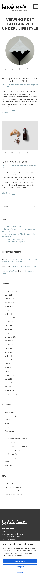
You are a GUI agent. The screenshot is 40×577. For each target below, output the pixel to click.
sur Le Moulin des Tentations (16, 446)
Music (7, 423)
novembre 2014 (10, 318)
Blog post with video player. (14, 239)
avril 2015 (8, 314)
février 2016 (9, 299)
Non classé (9, 427)
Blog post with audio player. (14, 242)
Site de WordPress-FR (13, 495)
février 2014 (9, 333)
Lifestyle (11, 85)
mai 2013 (8, 352)
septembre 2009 (11, 394)
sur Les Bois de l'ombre (14, 450)
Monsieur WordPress (9, 271)
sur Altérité (9, 435)
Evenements (9, 412)
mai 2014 (8, 329)
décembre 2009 (11, 386)
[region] (20, 559)
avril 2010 (8, 383)
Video (29, 165)
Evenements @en (11, 416)
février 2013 (9, 364)
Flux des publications (13, 487)
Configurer (20, 567)
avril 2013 (8, 356)
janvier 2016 (9, 302)
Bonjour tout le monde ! (13, 226)
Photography (10, 431)
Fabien (4, 85)
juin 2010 (8, 379)
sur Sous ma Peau (11, 454)
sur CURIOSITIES (11, 442)
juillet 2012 (9, 371)
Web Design (31, 85)
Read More (6, 112)
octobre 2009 (10, 390)
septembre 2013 (11, 344)
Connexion (9, 483)
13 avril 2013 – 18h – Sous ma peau (24, 266)
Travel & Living (20, 85)
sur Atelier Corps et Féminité (16, 439)
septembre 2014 (11, 322)
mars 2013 (9, 360)
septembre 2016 (11, 291)
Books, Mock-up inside (14, 161)
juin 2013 (8, 348)
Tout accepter (20, 561)
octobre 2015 (10, 306)
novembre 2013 (10, 337)
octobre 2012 (10, 367)
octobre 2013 (10, 341)
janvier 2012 (9, 375)
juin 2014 (8, 325)
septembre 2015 (11, 310)
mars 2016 (9, 295)
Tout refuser (20, 572)
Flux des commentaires (13, 491)
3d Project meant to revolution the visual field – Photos (19, 80)
